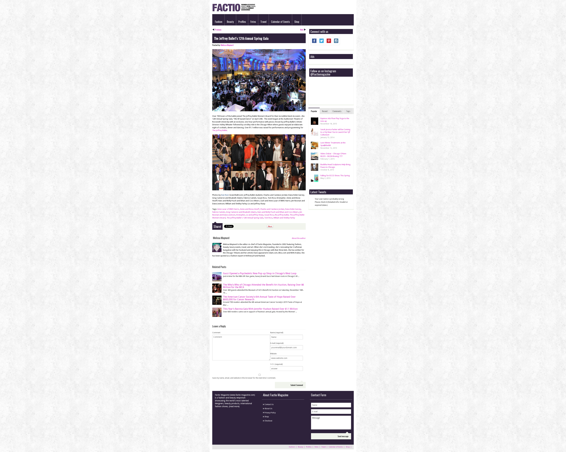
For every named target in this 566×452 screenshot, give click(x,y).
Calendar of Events (280, 22)
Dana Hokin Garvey (293, 209)
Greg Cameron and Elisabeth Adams (241, 212)
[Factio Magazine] (234, 11)
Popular (314, 111)
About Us (268, 408)
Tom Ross (268, 218)
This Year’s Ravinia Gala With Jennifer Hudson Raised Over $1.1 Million (260, 308)
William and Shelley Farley (284, 218)
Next (301, 29)
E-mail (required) (276, 343)
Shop (296, 22)
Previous (218, 29)
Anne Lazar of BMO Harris (228, 209)
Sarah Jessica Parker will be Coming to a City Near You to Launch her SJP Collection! (335, 132)
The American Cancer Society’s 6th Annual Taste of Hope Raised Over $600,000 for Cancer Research (259, 298)
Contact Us (269, 404)
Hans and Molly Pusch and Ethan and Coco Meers (277, 212)
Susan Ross (269, 215)
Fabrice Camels (218, 212)
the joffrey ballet (282, 215)
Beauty (230, 22)
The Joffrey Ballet (219, 130)
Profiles (242, 22)
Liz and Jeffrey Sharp (255, 215)
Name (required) (276, 333)
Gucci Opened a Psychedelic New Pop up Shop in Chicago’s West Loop (259, 273)
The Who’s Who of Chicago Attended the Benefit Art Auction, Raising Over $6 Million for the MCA (263, 286)
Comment (216, 333)
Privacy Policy (270, 413)
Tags (348, 111)
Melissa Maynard (227, 45)
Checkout (268, 421)
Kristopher (240, 215)
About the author (299, 238)
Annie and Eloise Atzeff (249, 209)
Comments (337, 111)
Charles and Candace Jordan (272, 209)
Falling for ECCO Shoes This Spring (335, 175)
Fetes (253, 22)
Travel (263, 22)
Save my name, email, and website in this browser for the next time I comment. (244, 378)
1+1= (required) (276, 364)
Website (273, 354)
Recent (325, 111)
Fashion (218, 22)
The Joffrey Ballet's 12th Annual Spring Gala (245, 218)
